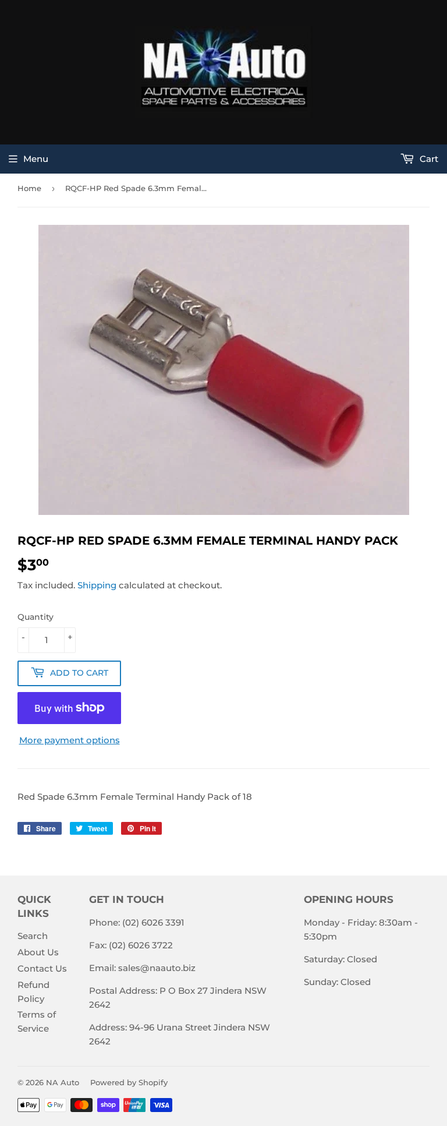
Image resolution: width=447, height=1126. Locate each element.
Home (29, 188)
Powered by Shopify (129, 1082)
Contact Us (42, 968)
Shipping (96, 585)
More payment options (69, 740)
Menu (35, 158)
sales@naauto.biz (157, 967)
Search (32, 935)
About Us (38, 952)
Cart (427, 158)
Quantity (35, 617)
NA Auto (62, 1082)
